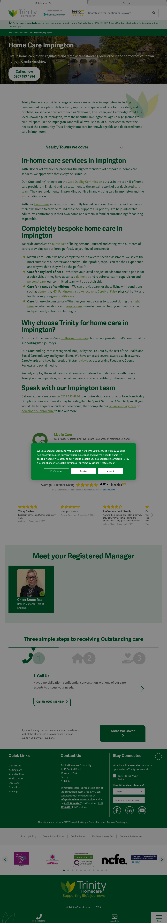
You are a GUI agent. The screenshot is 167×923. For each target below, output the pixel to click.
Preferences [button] (107, 463)
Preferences (56, 471)
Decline (83, 471)
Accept (110, 471)
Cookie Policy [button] (122, 459)
